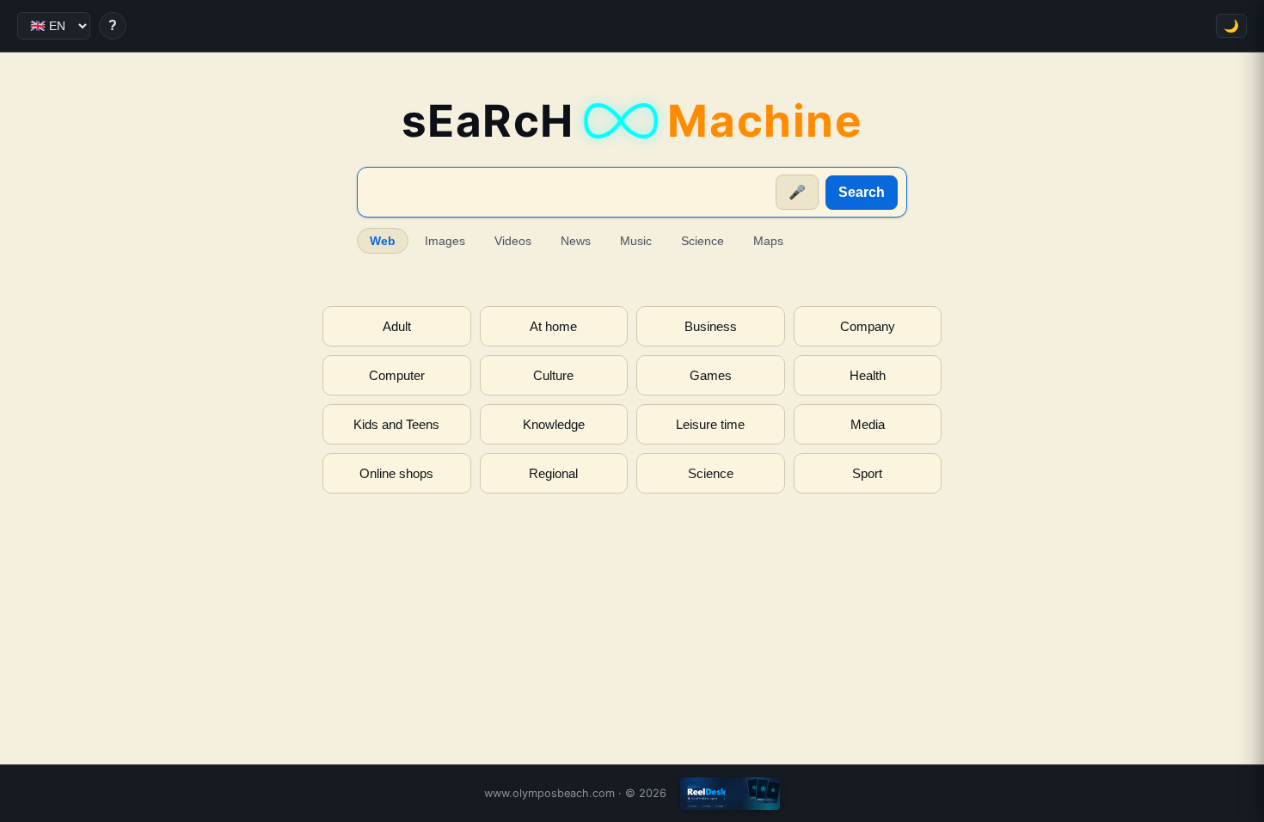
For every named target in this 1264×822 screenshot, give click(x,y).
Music (636, 241)
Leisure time (710, 424)
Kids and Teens (396, 424)
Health (868, 375)
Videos (512, 241)
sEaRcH (632, 121)
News (576, 241)
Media (867, 424)
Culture (553, 375)
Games (711, 375)
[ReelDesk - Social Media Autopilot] (729, 793)
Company (867, 326)
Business (710, 326)
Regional (553, 473)
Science (702, 241)
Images (445, 241)
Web (383, 241)
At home (553, 326)
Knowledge (554, 424)
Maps (768, 241)
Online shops (396, 473)
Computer (397, 375)
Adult (397, 326)
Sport (867, 473)
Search (861, 192)
